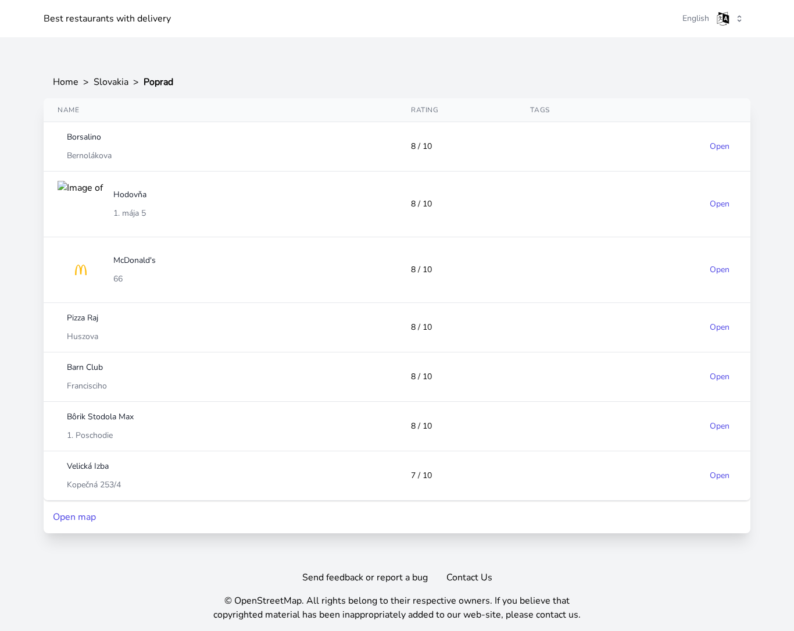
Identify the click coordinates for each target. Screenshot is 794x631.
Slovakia (111, 82)
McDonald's (134, 260)
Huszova (82, 336)
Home (65, 82)
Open (719, 146)
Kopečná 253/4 (94, 484)
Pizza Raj (82, 317)
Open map (74, 517)
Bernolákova (89, 155)
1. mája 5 (129, 213)
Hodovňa (129, 194)
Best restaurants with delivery (107, 18)
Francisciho (87, 385)
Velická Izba (88, 466)
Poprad (158, 82)
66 (118, 278)
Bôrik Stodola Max (100, 416)
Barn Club (85, 367)
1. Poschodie (90, 435)
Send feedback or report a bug (365, 577)
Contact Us (469, 577)
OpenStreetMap (268, 600)
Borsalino (84, 136)
